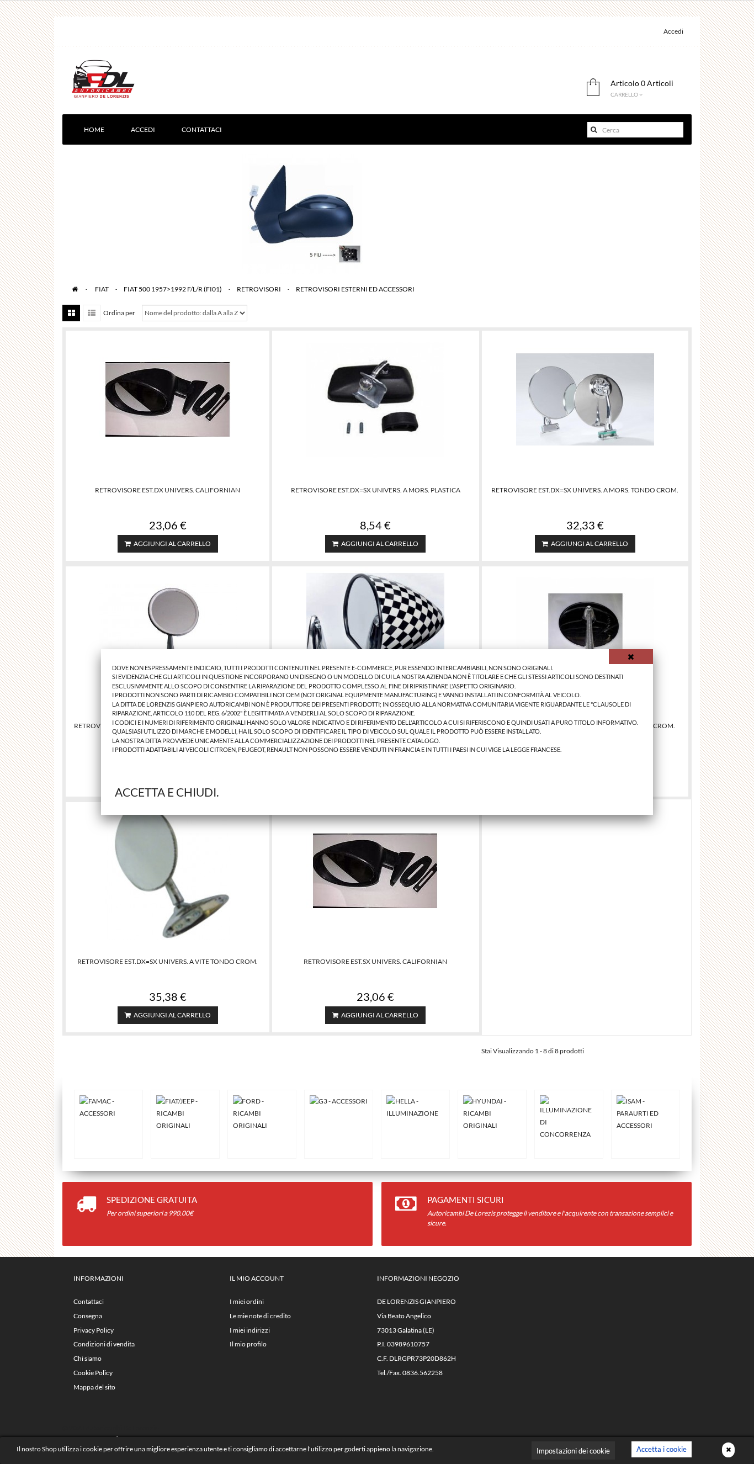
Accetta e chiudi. (167, 792)
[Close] (631, 656)
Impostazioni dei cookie (573, 1450)
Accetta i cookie (661, 1449)
